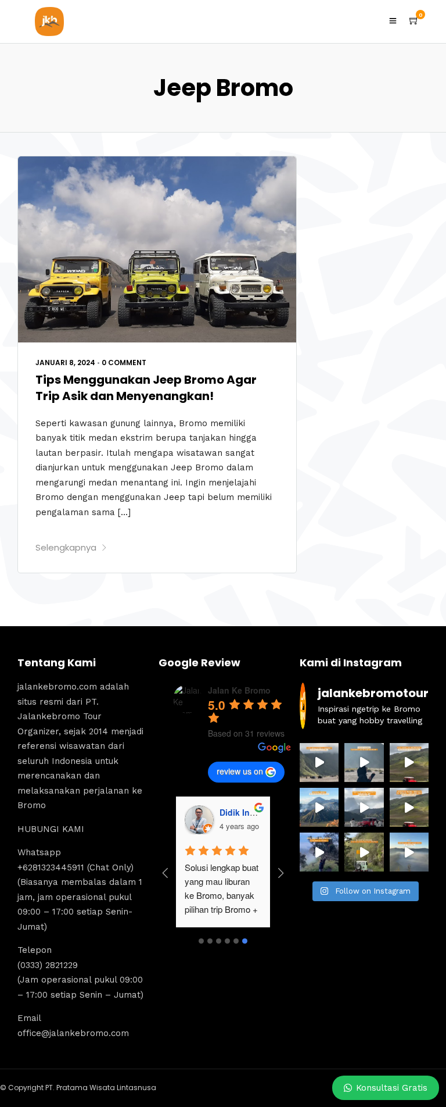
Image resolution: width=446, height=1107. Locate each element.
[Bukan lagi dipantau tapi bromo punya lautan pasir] (363, 762)
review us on (240, 771)
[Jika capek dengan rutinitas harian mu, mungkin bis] (319, 762)
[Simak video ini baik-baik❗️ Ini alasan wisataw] (363, 807)
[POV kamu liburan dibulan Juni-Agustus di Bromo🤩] (319, 852)
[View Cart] (414, 21)
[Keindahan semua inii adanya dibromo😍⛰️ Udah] (409, 762)
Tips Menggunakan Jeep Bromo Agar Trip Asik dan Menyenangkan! (146, 388)
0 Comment (124, 362)
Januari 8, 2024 (65, 362)
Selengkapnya (65, 547)
